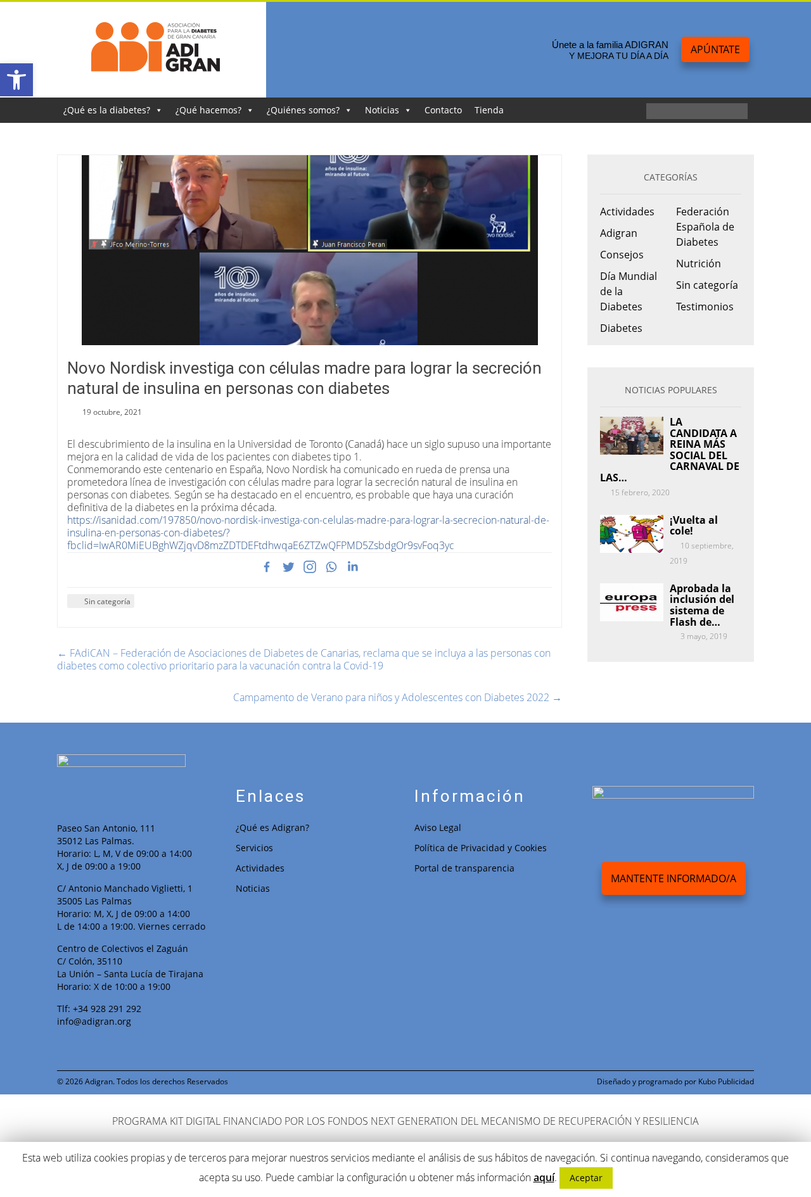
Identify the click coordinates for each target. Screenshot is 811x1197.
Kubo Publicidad (726, 1081)
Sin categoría (107, 601)
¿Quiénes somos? (303, 110)
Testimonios (705, 307)
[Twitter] (288, 566)
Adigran (618, 233)
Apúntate (715, 49)
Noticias (382, 110)
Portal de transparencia (464, 868)
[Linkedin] (352, 566)
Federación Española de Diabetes (705, 227)
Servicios (254, 848)
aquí (543, 1177)
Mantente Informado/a (673, 878)
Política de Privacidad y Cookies (480, 848)
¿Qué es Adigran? (272, 827)
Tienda (489, 110)
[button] (16, 79)
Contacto (443, 110)
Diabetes (621, 328)
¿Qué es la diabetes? (106, 110)
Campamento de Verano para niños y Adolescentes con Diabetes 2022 (397, 697)
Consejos (622, 255)
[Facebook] (266, 566)
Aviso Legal (437, 827)
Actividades (627, 211)
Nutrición (698, 263)
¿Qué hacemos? (208, 110)
